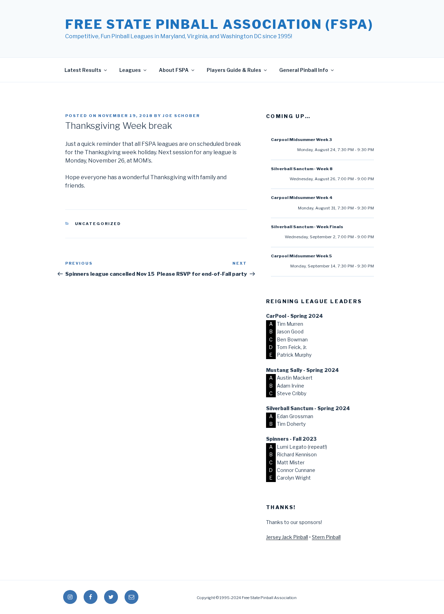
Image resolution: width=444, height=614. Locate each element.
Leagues (130, 70)
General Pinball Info (303, 70)
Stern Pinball (326, 537)
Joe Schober (181, 115)
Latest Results (83, 70)
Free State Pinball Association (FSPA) (219, 24)
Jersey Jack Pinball (287, 537)
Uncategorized (98, 223)
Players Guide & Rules (234, 70)
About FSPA (174, 70)
